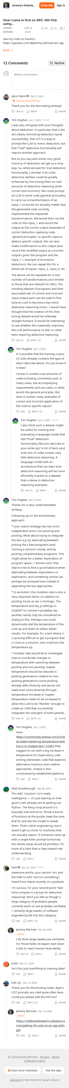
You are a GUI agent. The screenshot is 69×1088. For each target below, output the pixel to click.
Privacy (44, 1057)
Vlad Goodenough (23, 788)
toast (15, 963)
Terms (55, 1057)
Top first (59, 63)
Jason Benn (19, 96)
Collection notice (34, 1061)
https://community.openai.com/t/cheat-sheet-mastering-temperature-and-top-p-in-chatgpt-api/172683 (40, 741)
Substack (15, 1080)
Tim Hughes (19, 120)
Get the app (53, 1070)
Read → (8, 50)
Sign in (61, 5)
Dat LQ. (16, 982)
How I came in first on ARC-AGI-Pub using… (30, 22)
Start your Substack (24, 1070)
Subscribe (47, 5)
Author (21, 934)
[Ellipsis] (64, 96)
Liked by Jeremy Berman (28, 100)
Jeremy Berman (8, 30)
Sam (14, 867)
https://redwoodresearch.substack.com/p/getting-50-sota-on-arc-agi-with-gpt (40, 1025)
